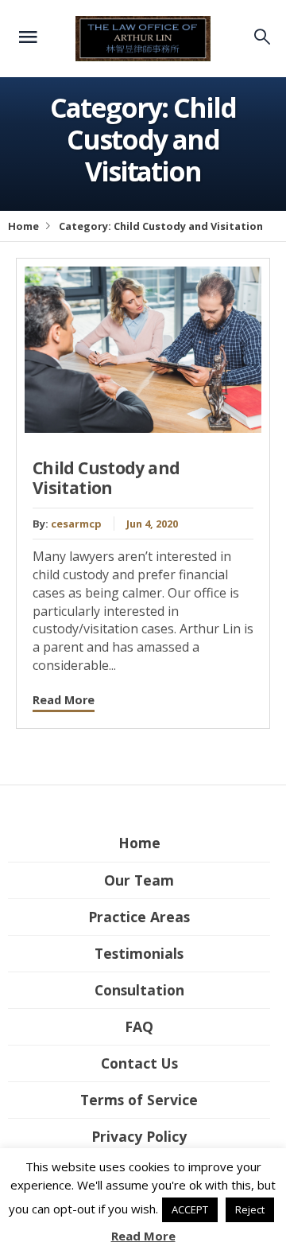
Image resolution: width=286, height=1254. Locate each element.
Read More (64, 699)
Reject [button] (250, 1209)
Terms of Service (139, 1099)
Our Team (139, 880)
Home (23, 226)
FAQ (139, 1026)
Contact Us (139, 1063)
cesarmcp (76, 523)
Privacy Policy (139, 1136)
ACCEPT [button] (190, 1209)
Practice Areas (139, 916)
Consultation (139, 989)
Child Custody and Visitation (106, 478)
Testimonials (139, 953)
